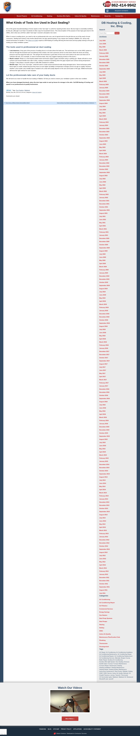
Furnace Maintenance (120, 663)
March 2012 (103, 568)
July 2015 (102, 442)
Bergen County (125, 658)
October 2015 (103, 433)
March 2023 (103, 153)
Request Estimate (121, 11)
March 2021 (103, 229)
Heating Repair (103, 669)
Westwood (130, 677)
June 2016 (102, 408)
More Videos (70, 718)
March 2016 (103, 417)
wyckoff (111, 679)
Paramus (107, 675)
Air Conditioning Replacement (123, 656)
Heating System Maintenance (118, 669)
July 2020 (102, 254)
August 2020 (103, 251)
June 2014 (102, 483)
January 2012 (103, 574)
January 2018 (103, 348)
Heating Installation (105, 667)
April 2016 (102, 414)
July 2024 (102, 106)
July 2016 (102, 405)
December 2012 (104, 540)
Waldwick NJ (122, 677)
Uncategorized (104, 646)
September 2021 (104, 210)
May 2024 (102, 113)
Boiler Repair (103, 660)
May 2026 (102, 47)
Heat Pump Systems (105, 618)
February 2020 (104, 270)
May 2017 (102, 373)
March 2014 (103, 492)
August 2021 (103, 213)
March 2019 (103, 304)
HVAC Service (107, 673)
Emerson (126, 662)
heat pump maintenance (106, 671)
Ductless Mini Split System (107, 662)
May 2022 (102, 185)
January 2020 (103, 273)
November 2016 (104, 392)
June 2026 (102, 43)
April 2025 (102, 78)
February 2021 (104, 232)
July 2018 (102, 329)
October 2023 (103, 134)
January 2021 (103, 235)
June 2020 (102, 257)
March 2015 (103, 455)
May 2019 (102, 298)
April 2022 (102, 188)
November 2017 (104, 354)
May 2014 (102, 486)
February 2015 (104, 458)
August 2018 (103, 326)
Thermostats (103, 643)
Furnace (110, 663)
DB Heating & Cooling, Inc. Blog (117, 24)
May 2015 (102, 448)
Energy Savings (104, 612)
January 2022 (103, 197)
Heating (101, 624)
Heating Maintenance (117, 667)
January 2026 (103, 56)
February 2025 (104, 84)
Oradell (101, 675)
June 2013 (102, 521)
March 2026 (103, 50)
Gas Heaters (103, 615)
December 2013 (104, 502)
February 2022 (104, 194)
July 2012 (102, 555)
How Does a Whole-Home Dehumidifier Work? (18, 103)
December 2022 (104, 163)
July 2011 (102, 593)
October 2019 (103, 282)
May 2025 (102, 75)
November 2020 (104, 241)
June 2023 (102, 144)
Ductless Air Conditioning (115, 660)
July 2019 (102, 291)
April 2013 (102, 527)
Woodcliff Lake (103, 679)
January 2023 (103, 160)
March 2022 (103, 191)
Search (117, 33)
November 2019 (104, 279)
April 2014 (102, 489)
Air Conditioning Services (106, 658)
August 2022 (103, 175)
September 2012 (104, 549)
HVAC (101, 631)
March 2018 (103, 342)
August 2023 (103, 141)
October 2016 (103, 395)
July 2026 (102, 40)
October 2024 (103, 97)
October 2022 (103, 169)
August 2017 (103, 364)
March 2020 (103, 266)
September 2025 (104, 69)
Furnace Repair (104, 665)
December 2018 (104, 313)
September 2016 (104, 398)
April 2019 (102, 301)
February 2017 (104, 383)
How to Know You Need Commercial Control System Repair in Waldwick (75, 103)
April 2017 (102, 376)
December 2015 (104, 427)
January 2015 (103, 461)
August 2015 (103, 439)
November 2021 (104, 204)
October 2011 (103, 584)
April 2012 (102, 565)
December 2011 (104, 577)
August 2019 (103, 288)
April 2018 (102, 339)
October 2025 (103, 65)
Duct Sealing (20, 90)
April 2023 (102, 150)
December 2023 (104, 128)
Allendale (117, 658)
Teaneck (117, 675)
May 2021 (102, 222)
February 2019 (104, 307)
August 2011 (103, 590)
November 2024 (104, 94)
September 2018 (104, 323)
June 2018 (102, 332)
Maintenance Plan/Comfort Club (109, 637)
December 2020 (104, 238)
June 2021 (102, 219)
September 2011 (104, 587)
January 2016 (103, 423)
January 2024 (103, 125)
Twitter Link (8, 90)
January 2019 (103, 310)
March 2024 (103, 119)
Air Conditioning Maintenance (108, 654)
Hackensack (113, 665)
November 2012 (104, 543)
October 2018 (103, 320)
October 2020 (103, 244)
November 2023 (104, 131)
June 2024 (102, 109)
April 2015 (102, 452)
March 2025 (103, 81)
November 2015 (104, 430)
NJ (130, 673)
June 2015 (102, 445)
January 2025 (103, 87)
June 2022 (102, 182)
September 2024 (104, 100)
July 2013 (102, 518)
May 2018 (102, 335)
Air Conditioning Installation (124, 652)
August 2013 (103, 514)
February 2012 (104, 571)
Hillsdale (125, 671)
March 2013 (103, 530)
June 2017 (102, 370)
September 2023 (104, 138)
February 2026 (104, 53)
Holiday (101, 627)
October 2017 (103, 357)
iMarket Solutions (61, 733)
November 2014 (104, 467)
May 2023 (102, 147)
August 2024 (103, 103)
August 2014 (103, 477)
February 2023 (104, 156)
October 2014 (103, 470)
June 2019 (102, 295)
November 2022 (104, 166)
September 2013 (104, 511)
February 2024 (104, 122)
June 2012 (102, 558)
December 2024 (104, 91)
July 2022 (102, 178)
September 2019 (104, 285)
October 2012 (103, 546)
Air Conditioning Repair (107, 602)
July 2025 (102, 72)
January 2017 (103, 386)
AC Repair (102, 652)
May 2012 (102, 562)
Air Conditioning (104, 599)
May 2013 (102, 524)
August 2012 (103, 552)
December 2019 (104, 276)
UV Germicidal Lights (105, 677)
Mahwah (125, 673)
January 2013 (103, 536)
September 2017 (104, 361)
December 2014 (104, 464)
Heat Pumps (103, 621)
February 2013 (104, 533)
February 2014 (104, 496)
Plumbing (102, 640)
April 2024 (102, 116)
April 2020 (102, 263)
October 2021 (103, 207)
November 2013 (104, 505)
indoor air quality (33, 40)
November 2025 (104, 62)
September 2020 (104, 248)
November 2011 (104, 580)
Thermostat (124, 675)
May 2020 (102, 260)
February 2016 (104, 420)
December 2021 (104, 200)
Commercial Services (106, 609)
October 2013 (103, 508)
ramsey (112, 675)
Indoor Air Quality (36, 92)
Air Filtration (103, 605)
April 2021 (102, 226)
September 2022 (104, 172)
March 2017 (103, 379)
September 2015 (104, 436)
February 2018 (104, 345)
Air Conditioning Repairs (106, 656)
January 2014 (103, 499)
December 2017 (104, 351)
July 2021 (102, 216)
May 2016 (102, 411)
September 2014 (104, 474)
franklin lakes (103, 663)
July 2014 (102, 480)
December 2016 (104, 389)
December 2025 (104, 59)
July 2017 (102, 367)
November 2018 (104, 317)
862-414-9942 (123, 5)
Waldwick (27, 90)
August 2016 (103, 401)
